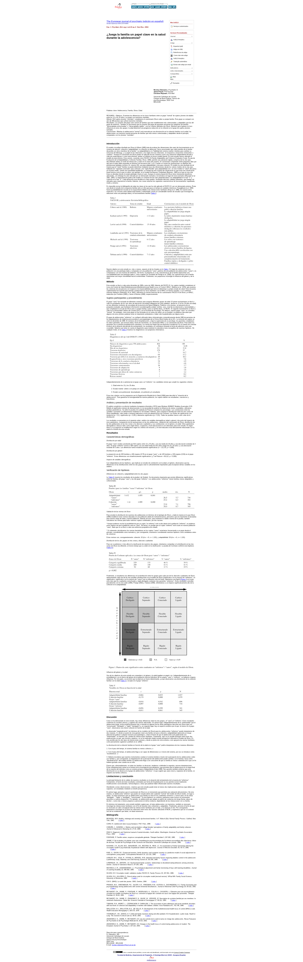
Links (121, 820)
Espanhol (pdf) (178, 46)
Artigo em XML (178, 49)
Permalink (176, 83)
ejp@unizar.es (151, 960)
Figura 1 (183, 579)
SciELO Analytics (178, 40)
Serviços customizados (180, 26)
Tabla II (124, 330)
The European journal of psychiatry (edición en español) (135, 21)
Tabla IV (110, 548)
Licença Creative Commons (182, 952)
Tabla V (123, 681)
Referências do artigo (180, 52)
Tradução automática (180, 61)
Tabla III (111, 477)
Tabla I (153, 193)
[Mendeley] (171, 77)
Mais (174, 77)
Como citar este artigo (181, 55)
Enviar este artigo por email (182, 64)
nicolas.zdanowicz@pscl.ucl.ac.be (124, 945)
